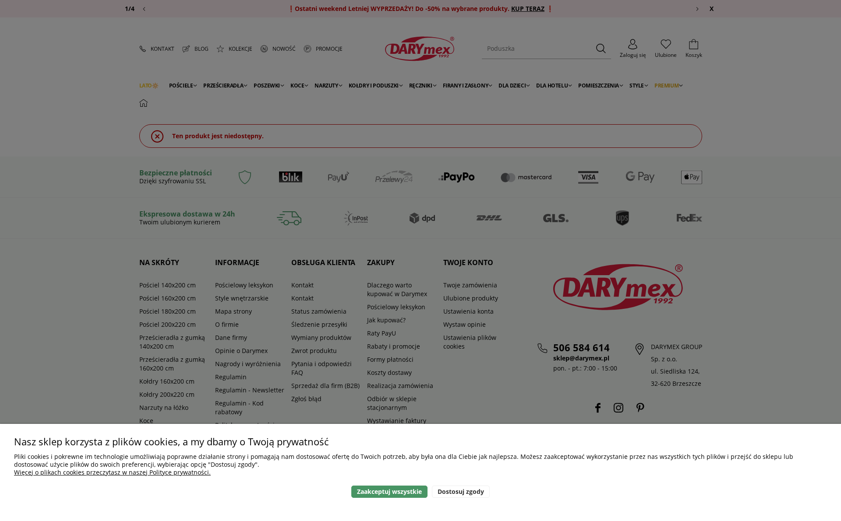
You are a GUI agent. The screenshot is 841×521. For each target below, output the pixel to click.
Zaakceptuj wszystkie (389, 491)
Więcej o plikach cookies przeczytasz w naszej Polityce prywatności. (112, 472)
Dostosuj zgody (461, 491)
